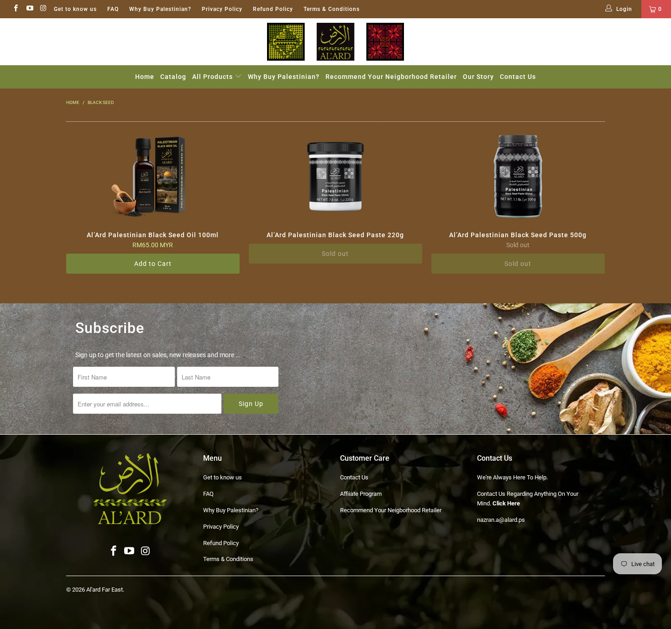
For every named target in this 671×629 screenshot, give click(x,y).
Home (144, 76)
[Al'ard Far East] (335, 41)
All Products (213, 76)
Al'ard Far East (104, 589)
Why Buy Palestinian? (160, 9)
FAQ (113, 9)
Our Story (478, 76)
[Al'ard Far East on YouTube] (29, 9)
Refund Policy (273, 9)
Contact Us (518, 76)
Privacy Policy (222, 9)
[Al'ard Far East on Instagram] (43, 9)
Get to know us (75, 9)
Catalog (173, 76)
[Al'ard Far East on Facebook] (15, 9)
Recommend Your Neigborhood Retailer (391, 76)
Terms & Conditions (332, 9)
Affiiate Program (361, 493)
